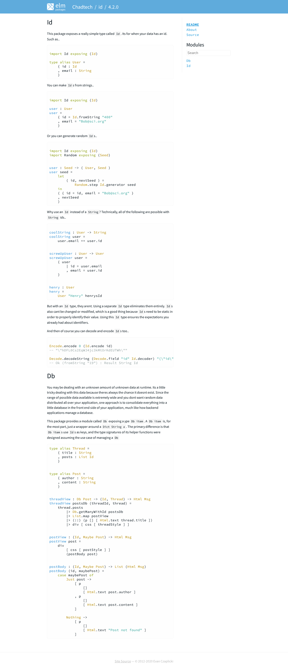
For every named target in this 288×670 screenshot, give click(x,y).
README (192, 24)
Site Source (123, 661)
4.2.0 (113, 7)
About (191, 29)
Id (188, 66)
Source (192, 35)
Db (188, 60)
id (100, 7)
